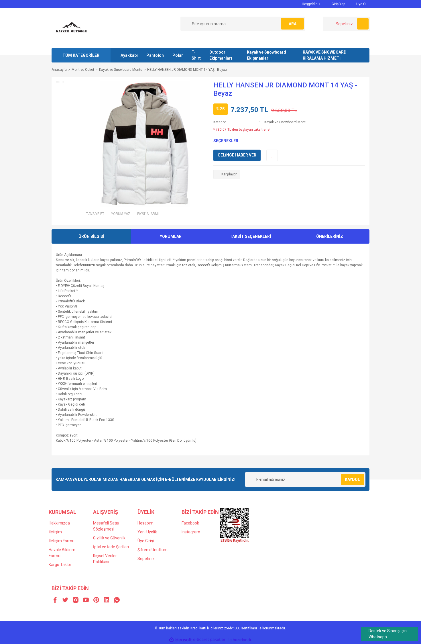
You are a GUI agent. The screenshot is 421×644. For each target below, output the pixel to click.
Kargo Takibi (60, 564)
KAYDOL (352, 479)
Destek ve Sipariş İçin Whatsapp (388, 634)
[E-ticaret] (210, 639)
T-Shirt (196, 55)
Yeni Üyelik (147, 532)
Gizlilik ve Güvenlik (109, 538)
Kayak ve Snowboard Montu (286, 122)
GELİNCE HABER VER (237, 155)
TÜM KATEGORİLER (80, 55)
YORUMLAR (171, 236)
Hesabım (145, 523)
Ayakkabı (129, 55)
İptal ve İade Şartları (111, 547)
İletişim (55, 532)
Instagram (191, 532)
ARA (292, 23)
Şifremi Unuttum (152, 549)
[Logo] (71, 28)
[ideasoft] (180, 640)
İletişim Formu (61, 541)
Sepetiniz (146, 558)
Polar (177, 55)
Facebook (190, 523)
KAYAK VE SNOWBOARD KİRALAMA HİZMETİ (325, 55)
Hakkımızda (59, 523)
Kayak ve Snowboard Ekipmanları (266, 55)
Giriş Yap (338, 4)
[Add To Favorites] (272, 155)
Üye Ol (361, 4)
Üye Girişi (145, 541)
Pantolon (155, 55)
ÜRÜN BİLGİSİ (91, 236)
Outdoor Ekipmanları (220, 55)
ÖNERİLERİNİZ (329, 236)
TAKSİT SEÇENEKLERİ (250, 236)
